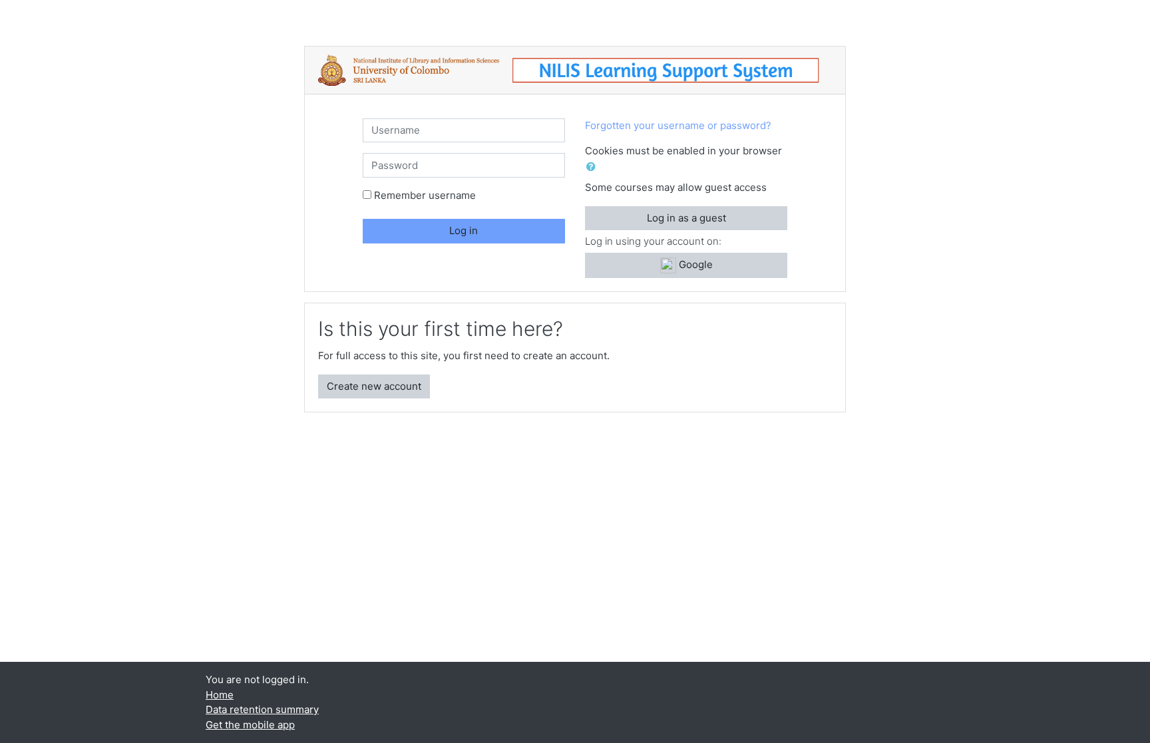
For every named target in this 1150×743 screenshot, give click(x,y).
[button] (593, 167)
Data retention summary (262, 709)
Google (694, 264)
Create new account (374, 386)
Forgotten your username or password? (678, 125)
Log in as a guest (686, 218)
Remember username (425, 195)
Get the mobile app (250, 724)
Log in (463, 230)
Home (220, 694)
